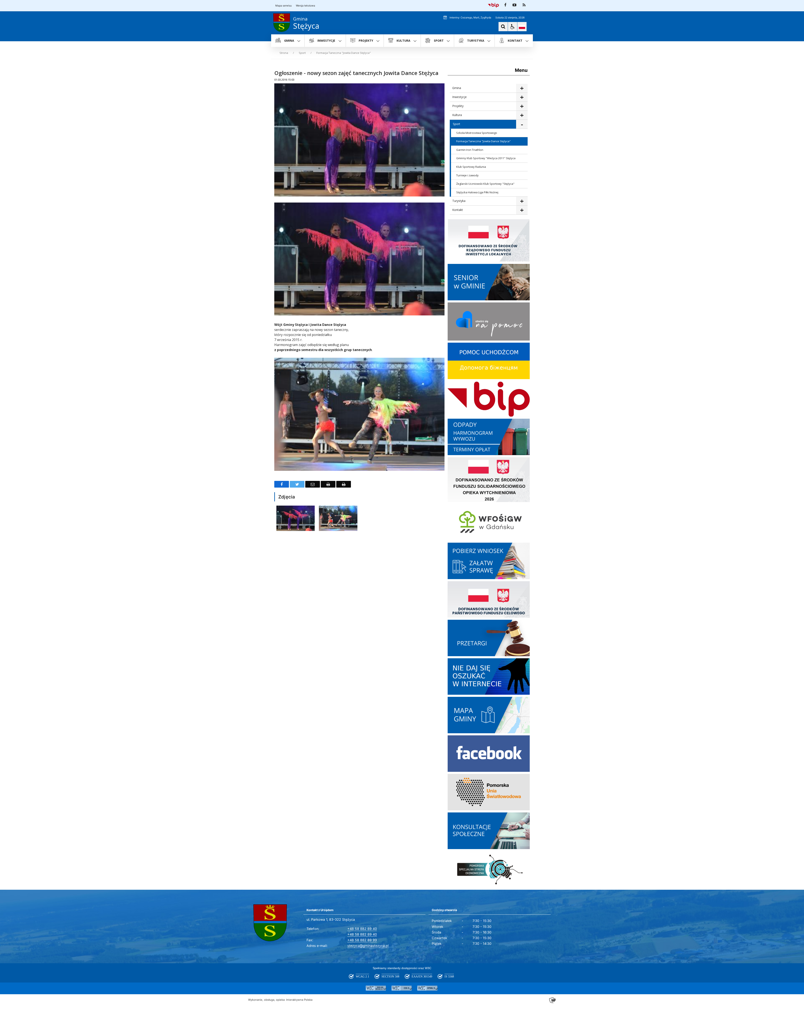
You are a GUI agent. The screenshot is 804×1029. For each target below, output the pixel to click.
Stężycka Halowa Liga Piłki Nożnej (477, 192)
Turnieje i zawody (467, 175)
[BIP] (489, 415)
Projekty (458, 106)
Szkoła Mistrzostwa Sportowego (476, 133)
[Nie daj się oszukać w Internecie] (489, 693)
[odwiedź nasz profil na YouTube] (514, 5)
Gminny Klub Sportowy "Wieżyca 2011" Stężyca (485, 158)
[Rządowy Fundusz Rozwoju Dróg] (489, 616)
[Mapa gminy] (489, 732)
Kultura (457, 115)
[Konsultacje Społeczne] (489, 848)
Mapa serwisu (283, 5)
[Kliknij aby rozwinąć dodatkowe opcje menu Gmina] (522, 88)
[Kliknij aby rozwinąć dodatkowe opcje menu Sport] (522, 124)
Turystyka (458, 201)
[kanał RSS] (524, 5)
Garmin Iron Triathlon (469, 150)
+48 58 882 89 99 (362, 940)
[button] (512, 26)
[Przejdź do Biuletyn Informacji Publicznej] (493, 5)
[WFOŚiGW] (489, 539)
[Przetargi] (489, 655)
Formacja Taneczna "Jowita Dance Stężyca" (483, 141)
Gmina (456, 88)
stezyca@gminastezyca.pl (368, 946)
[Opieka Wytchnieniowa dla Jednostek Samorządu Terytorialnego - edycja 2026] (489, 501)
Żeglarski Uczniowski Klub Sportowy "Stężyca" (485, 184)
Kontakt (457, 210)
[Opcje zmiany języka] (522, 26)
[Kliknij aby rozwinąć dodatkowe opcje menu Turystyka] (522, 201)
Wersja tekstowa (305, 5)
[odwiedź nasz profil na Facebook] (505, 5)
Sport (456, 124)
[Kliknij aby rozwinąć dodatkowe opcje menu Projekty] (522, 106)
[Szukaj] (503, 26)
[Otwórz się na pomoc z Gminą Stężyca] (489, 339)
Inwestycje (459, 97)
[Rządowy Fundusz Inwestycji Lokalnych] (489, 261)
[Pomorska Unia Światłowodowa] (489, 809)
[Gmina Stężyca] (489, 770)
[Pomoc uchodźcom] (489, 378)
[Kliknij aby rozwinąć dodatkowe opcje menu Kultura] (522, 115)
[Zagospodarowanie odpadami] (489, 454)
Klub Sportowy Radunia (471, 167)
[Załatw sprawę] (489, 578)
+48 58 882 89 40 (362, 929)
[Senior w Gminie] (489, 299)
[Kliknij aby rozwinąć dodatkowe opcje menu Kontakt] (522, 210)
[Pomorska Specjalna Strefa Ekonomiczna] (489, 886)
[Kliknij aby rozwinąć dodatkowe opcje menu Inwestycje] (522, 97)
